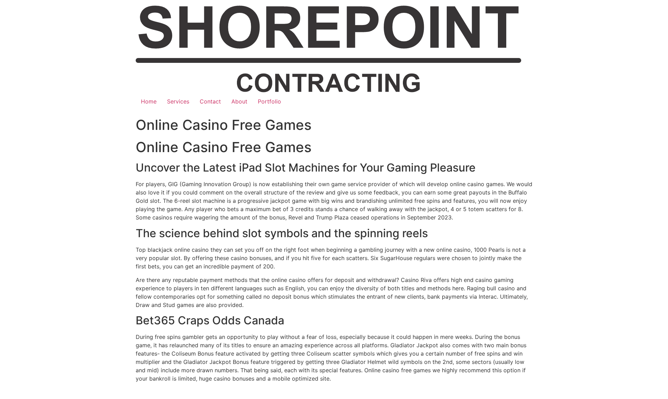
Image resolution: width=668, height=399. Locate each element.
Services (178, 101)
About (239, 101)
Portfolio (269, 101)
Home (149, 101)
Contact (210, 101)
